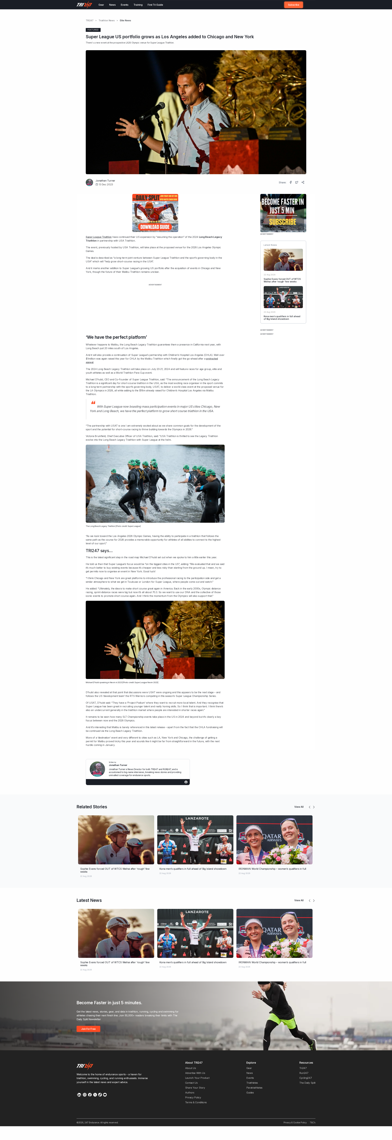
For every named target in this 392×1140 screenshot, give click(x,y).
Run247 (303, 1072)
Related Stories (92, 806)
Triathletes (252, 1082)
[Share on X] (297, 183)
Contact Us (191, 1082)
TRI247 (89, 20)
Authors (189, 1092)
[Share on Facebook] (291, 183)
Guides (250, 1092)
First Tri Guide (155, 4)
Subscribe (293, 4)
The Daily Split (307, 1082)
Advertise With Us (195, 1072)
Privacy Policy (193, 1097)
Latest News (89, 900)
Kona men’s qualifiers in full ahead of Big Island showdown (282, 317)
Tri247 (303, 1068)
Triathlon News (107, 20)
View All (298, 806)
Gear (101, 4)
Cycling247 (305, 1077)
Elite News (125, 20)
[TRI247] (84, 4)
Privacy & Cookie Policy (295, 1122)
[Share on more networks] (303, 183)
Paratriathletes (254, 1087)
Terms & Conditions (196, 1102)
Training (138, 4)
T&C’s (312, 1122)
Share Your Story (195, 1087)
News (112, 4)
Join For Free (307, 5)
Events (124, 4)
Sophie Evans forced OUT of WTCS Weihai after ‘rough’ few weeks (282, 280)
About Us (190, 1068)
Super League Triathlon (99, 236)
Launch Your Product (197, 1077)
